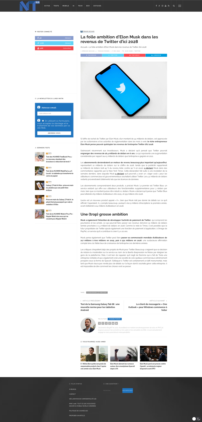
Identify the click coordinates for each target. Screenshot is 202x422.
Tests (49, 153)
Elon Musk (129, 51)
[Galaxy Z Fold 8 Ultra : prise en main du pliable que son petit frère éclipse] (39, 185)
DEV (88, 6)
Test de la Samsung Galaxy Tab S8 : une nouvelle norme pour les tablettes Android (100, 307)
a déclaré (148, 168)
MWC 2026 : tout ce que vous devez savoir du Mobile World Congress (82, 405)
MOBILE (66, 6)
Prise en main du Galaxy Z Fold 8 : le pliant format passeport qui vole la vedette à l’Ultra (59, 202)
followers (68, 38)
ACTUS (47, 6)
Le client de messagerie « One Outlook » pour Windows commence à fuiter (147, 307)
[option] (94, 358)
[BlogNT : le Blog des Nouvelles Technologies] (29, 6)
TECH (80, 6)
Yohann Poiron (104, 51)
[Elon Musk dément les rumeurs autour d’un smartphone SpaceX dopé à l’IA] (124, 353)
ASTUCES (97, 6)
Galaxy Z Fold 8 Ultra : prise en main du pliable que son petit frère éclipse (59, 187)
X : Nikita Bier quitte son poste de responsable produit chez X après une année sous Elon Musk (93, 366)
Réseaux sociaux (87, 31)
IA (73, 6)
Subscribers (67, 48)
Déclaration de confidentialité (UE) (82, 399)
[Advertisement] (44, 19)
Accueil (84, 47)
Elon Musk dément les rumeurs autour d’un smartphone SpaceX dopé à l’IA (122, 366)
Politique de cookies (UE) (78, 411)
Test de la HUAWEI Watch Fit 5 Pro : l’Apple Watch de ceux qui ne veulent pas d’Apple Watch (59, 216)
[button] (196, 419)
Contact (72, 394)
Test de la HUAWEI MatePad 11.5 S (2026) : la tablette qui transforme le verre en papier (59, 173)
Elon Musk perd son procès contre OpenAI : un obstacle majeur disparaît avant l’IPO (153, 366)
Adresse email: (49, 108)
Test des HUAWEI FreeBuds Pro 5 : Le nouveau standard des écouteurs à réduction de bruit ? (59, 159)
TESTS (56, 6)
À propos (72, 389)
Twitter (137, 51)
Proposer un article (77, 415)
